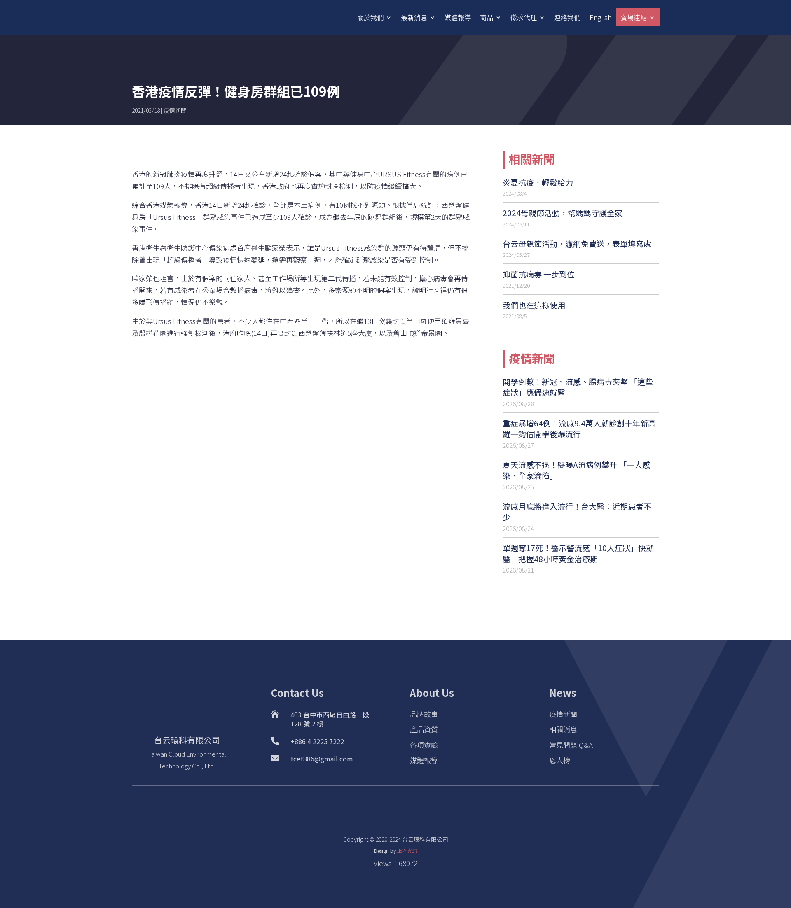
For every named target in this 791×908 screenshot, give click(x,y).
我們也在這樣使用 (534, 304)
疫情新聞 (175, 110)
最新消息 (414, 17)
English (600, 17)
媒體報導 (458, 17)
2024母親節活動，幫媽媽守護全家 (563, 212)
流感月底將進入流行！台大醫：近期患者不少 (577, 512)
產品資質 (424, 729)
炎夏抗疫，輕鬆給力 (538, 182)
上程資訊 (407, 850)
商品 (486, 17)
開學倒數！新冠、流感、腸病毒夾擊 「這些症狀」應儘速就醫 (578, 387)
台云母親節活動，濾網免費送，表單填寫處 (577, 243)
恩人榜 (559, 760)
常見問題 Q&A (571, 745)
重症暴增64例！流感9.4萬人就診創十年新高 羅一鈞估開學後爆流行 (579, 428)
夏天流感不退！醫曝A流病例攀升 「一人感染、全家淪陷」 (576, 470)
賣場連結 (633, 17)
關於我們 (370, 17)
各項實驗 (424, 745)
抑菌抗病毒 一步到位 (539, 273)
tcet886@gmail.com (321, 759)
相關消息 (563, 729)
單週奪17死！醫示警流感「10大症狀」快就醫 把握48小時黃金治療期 (578, 553)
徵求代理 (523, 17)
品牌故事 (424, 714)
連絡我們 (567, 17)
